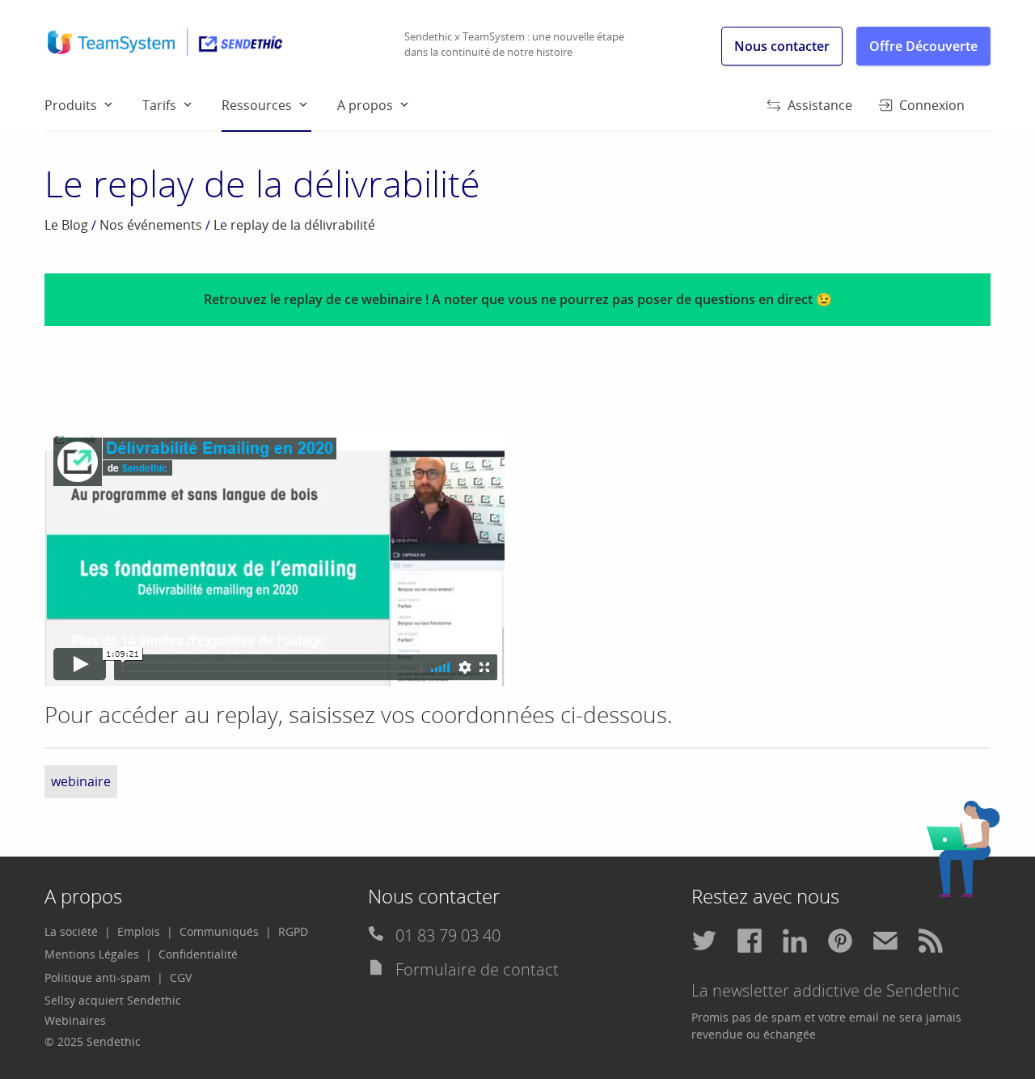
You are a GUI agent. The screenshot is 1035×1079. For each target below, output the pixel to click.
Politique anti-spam (97, 977)
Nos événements (150, 225)
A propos (365, 105)
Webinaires (75, 1020)
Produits (70, 105)
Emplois (138, 931)
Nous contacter (782, 46)
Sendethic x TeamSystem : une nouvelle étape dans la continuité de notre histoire (514, 44)
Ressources (257, 105)
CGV (181, 977)
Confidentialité (198, 954)
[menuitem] (93, 104)
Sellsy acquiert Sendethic (112, 1000)
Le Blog (66, 225)
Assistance (820, 105)
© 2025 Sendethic (92, 1041)
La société (71, 931)
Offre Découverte (923, 46)
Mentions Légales (91, 954)
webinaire (81, 781)
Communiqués (219, 931)
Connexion (932, 105)
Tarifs (159, 105)
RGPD (293, 931)
